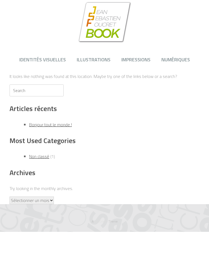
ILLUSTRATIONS (93, 59)
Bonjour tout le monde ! (50, 124)
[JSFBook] (104, 22)
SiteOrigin (100, 221)
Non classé (39, 156)
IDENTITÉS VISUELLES (42, 59)
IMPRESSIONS (135, 59)
